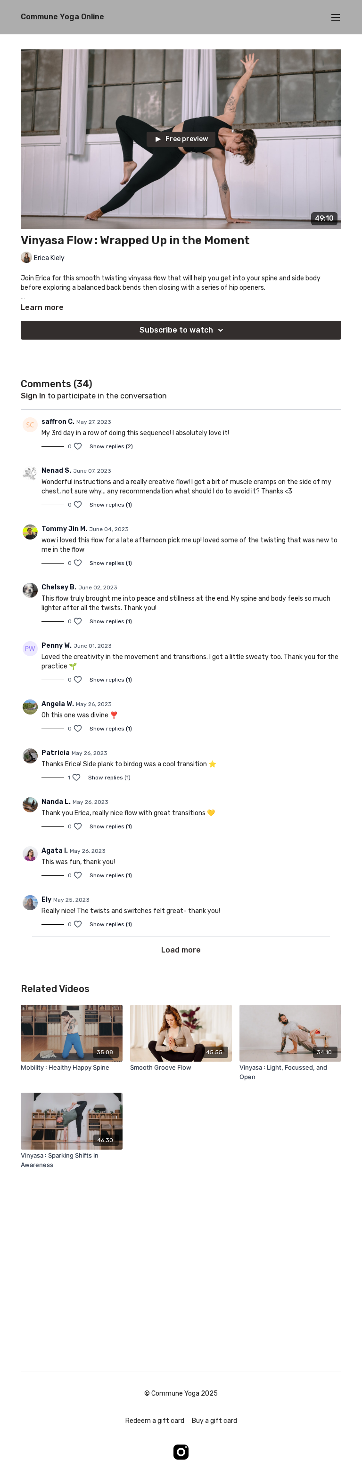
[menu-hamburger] (335, 17)
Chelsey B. (58, 587)
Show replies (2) (111, 446)
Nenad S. (56, 471)
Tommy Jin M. (64, 529)
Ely (46, 900)
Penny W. (56, 646)
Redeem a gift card (154, 1421)
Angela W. (57, 704)
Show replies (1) (111, 504)
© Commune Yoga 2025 (181, 1393)
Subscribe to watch (176, 330)
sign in (33, 395)
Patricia (55, 753)
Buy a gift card (214, 1421)
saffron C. (57, 422)
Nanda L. (56, 802)
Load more (181, 949)
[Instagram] (181, 1452)
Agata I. (54, 851)
